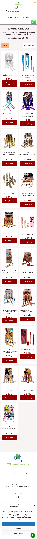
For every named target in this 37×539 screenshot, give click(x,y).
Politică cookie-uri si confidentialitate (17, 537)
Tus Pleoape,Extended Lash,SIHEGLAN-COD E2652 (9, 154)
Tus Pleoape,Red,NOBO (27, 349)
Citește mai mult (9, 83)
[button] (34, 506)
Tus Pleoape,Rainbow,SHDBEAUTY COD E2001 (9, 351)
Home (6, 21)
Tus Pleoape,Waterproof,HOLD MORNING (9, 428)
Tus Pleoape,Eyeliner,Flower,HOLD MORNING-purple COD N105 (27, 154)
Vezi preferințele (18, 533)
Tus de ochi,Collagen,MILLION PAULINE (27, 75)
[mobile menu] (34, 3)
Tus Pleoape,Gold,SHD (9, 233)
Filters (6, 45)
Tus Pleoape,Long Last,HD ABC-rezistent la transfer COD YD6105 (9, 272)
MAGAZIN (14, 21)
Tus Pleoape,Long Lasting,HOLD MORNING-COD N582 (28, 272)
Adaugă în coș (28, 84)
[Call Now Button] (33, 535)
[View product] (15, 53)
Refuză (18, 528)
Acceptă (18, 524)
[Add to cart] (33, 53)
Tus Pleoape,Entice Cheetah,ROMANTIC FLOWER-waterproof (28, 115)
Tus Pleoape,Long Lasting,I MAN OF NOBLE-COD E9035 (9, 311)
